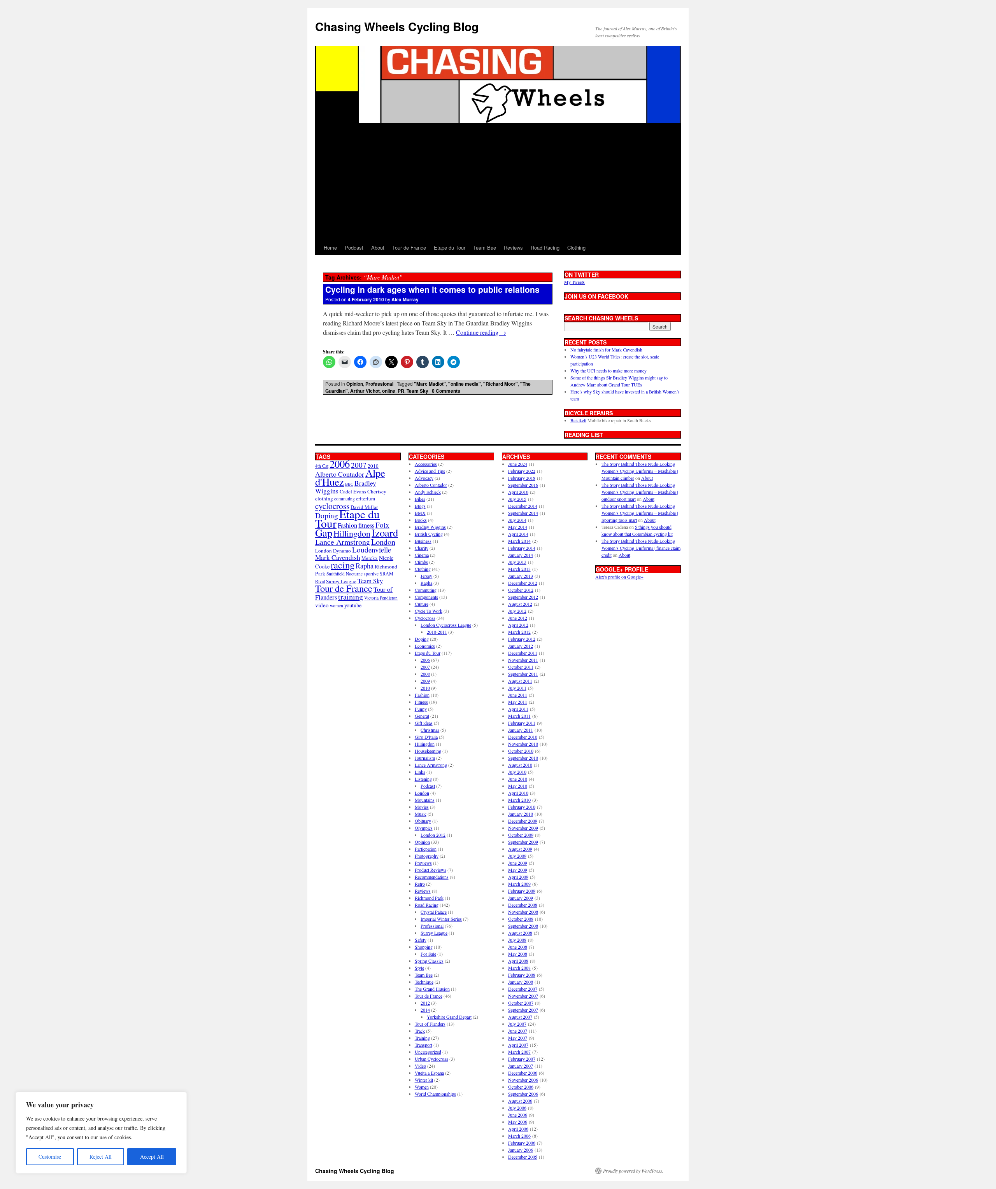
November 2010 (523, 744)
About (377, 247)
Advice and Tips (430, 471)
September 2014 (523, 513)
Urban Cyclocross (431, 1059)
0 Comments (446, 390)
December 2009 (522, 821)
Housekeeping (428, 751)
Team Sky (417, 390)
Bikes (420, 499)
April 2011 (518, 709)
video (322, 605)
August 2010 (520, 765)
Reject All (100, 1156)
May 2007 (517, 1038)
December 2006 (522, 1073)
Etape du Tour (449, 247)
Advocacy (424, 478)
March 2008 (519, 968)
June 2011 (517, 695)
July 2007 (517, 1024)
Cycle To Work (428, 611)
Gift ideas (424, 723)
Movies (422, 807)
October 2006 (520, 1087)
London (383, 541)
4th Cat (321, 466)
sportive (371, 574)
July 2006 (517, 1108)
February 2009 (521, 891)
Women (422, 1087)
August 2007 (520, 1017)
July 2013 (517, 562)
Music (420, 814)
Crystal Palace (434, 912)
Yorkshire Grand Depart (449, 1017)
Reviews (513, 247)
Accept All (152, 1156)
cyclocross (332, 505)
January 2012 (520, 646)
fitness (366, 525)
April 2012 (518, 625)
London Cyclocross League (446, 625)
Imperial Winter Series (441, 919)
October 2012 (520, 590)
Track (420, 1031)
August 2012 (520, 604)
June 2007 (517, 1031)
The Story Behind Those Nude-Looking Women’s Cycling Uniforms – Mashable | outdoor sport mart (639, 492)
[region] (101, 1132)
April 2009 (518, 877)
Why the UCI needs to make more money (608, 370)
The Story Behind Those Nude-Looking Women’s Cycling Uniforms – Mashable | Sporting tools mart (639, 513)
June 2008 (517, 947)
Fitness (421, 702)
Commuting (426, 590)
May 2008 (517, 954)
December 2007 (522, 989)
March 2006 (519, 1136)
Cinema (422, 555)
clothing (324, 498)
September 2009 (523, 842)
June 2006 (517, 1115)
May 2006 (517, 1122)
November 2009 (523, 828)
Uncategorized (428, 1052)
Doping (422, 639)
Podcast (354, 247)
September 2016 (523, 485)
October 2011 (520, 667)
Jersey (426, 576)
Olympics (424, 828)
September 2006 (523, 1094)
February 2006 (521, 1143)
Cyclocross (425, 618)
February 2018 (521, 478)
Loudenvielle (371, 549)
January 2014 (520, 555)
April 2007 (518, 1045)
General (422, 716)
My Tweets (574, 282)
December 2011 (522, 653)
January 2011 (520, 730)
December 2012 (522, 583)
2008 (425, 674)
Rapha (365, 565)
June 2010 (517, 779)
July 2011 (517, 688)
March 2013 (519, 569)
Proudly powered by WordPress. (633, 1171)
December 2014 (522, 506)
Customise (50, 1156)
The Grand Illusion (432, 989)
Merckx (369, 557)
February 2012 (521, 639)
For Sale (428, 954)
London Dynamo (333, 550)
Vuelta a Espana (429, 1073)
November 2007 (523, 996)
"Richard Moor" (500, 383)
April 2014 (518, 534)
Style (419, 968)
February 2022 (521, 471)
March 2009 (519, 884)
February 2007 (521, 1059)
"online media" (464, 383)
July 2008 (517, 940)
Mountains (425, 800)
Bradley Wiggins (430, 527)
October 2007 (520, 1003)
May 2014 (517, 527)
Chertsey (376, 491)
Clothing (576, 247)
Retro (420, 884)
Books (421, 520)
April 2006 (518, 1129)
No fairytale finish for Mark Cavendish (606, 349)
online (388, 390)
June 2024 (517, 464)
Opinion (354, 383)
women (336, 605)
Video (420, 1066)
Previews (423, 863)
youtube (352, 605)
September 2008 (523, 926)
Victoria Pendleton (381, 598)
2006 (340, 463)
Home (330, 247)
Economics (425, 646)
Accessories (426, 464)
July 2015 (517, 499)
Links (420, 772)
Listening (423, 779)
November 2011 (523, 660)
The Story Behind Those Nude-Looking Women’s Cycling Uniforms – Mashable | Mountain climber (639, 471)
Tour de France (409, 247)
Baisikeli (578, 420)
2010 (425, 688)
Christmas (430, 730)
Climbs (421, 562)
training (350, 596)
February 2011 (521, 723)
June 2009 (517, 863)
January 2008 (520, 982)
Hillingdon (351, 533)
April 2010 (518, 793)
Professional (379, 383)
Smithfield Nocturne (344, 574)
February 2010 (521, 807)
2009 (425, 681)
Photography (426, 856)
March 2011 (519, 716)
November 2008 (523, 912)
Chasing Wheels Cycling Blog (397, 26)
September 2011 (523, 674)
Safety (420, 940)
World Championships (435, 1094)
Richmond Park (429, 898)
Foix (382, 525)
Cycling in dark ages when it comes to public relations (432, 289)
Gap (323, 532)
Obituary (423, 821)
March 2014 (519, 541)
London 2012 (433, 835)
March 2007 (519, 1052)
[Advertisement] (498, 182)
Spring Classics (429, 961)
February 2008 (521, 975)
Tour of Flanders (430, 1024)
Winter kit (424, 1080)
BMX (420, 513)
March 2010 (519, 800)
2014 (425, 1010)
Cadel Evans (353, 491)
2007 (358, 465)
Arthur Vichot (365, 390)
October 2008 (520, 919)
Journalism (425, 758)
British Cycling (429, 534)
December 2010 (522, 737)
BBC (349, 484)
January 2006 (520, 1150)
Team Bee (484, 247)
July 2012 (517, 611)
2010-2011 (437, 632)
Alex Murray (405, 299)
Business (423, 541)
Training (422, 1038)
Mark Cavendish (337, 557)
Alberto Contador (339, 474)
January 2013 (520, 576)
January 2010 (520, 814)
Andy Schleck (428, 492)
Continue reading (481, 332)
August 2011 (520, 681)
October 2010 (520, 751)
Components (426, 597)
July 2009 (517, 856)
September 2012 (523, 597)
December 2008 (522, 905)
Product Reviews (430, 870)
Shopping (424, 947)
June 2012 (517, 618)
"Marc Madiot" (430, 383)
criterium (365, 498)
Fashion (347, 525)
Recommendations (432, 877)
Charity (421, 548)
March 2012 (519, 632)
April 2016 (518, 492)
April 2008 (518, 961)
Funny (421, 709)
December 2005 (522, 1157)
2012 (425, 1003)
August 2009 (520, 849)
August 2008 (520, 933)
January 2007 (520, 1066)
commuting (344, 499)
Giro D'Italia (426, 737)
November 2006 (523, 1080)
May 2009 (517, 870)
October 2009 (520, 835)
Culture (421, 604)
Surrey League (341, 581)
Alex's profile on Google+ (619, 577)
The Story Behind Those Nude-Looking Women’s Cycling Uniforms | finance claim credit (640, 548)
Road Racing (545, 247)
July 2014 (517, 520)
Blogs (420, 506)
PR (401, 390)
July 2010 (517, 772)
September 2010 (523, 758)
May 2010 (517, 786)
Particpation (426, 849)
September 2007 (523, 1010)
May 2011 (517, 702)
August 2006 (520, 1101)
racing (342, 564)
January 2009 (520, 898)
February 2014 (521, 548)
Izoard (385, 532)
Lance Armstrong (342, 542)
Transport (423, 1045)
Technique (424, 982)
